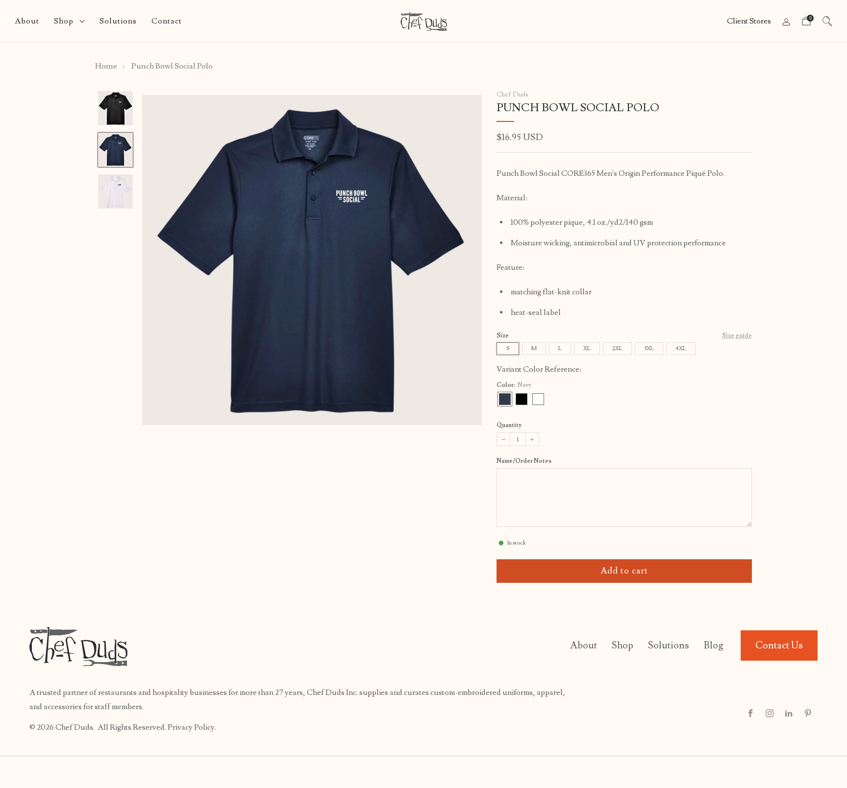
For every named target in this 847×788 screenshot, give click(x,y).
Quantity (509, 425)
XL (587, 348)
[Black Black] (521, 399)
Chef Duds (512, 94)
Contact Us (779, 645)
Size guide (737, 336)
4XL (680, 348)
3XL (649, 348)
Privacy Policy (191, 727)
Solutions (118, 21)
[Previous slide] (161, 260)
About (27, 21)
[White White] (538, 399)
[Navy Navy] (504, 399)
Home (106, 66)
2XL (617, 348)
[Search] (827, 21)
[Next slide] (462, 260)
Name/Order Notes (524, 461)
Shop (64, 21)
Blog (713, 645)
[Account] (786, 22)
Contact (166, 21)
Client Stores (749, 21)
